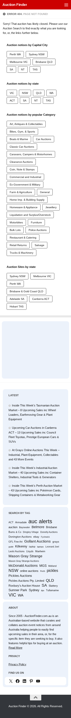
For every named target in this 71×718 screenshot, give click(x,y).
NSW (25, 92)
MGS (43, 566)
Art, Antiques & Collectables (26, 124)
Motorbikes (16, 222)
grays (55, 541)
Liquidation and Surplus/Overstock (30, 214)
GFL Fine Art (16, 541)
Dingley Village (31, 532)
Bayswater (24, 527)
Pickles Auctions (20, 575)
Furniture (36, 222)
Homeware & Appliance (23, 207)
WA (51, 92)
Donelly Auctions (49, 532)
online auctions (29, 570)
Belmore (38, 527)
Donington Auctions (20, 536)
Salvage (39, 245)
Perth (42, 571)
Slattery (53, 585)
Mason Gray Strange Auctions (24, 561)
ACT (12, 100)
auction (13, 527)
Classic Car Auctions (22, 146)
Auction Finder (14, 5)
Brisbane (51, 527)
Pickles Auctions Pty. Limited (26, 580)
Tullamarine (52, 590)
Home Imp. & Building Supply (27, 199)
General (45, 192)
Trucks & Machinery (21, 252)
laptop (32, 546)
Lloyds (30, 551)
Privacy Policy (17, 664)
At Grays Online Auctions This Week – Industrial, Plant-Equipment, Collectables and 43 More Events (34, 454)
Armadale (21, 522)
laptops (40, 547)
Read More (15, 647)
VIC (12, 92)
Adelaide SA (17, 298)
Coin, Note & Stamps (22, 169)
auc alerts (40, 521)
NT (23, 69)
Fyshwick (45, 537)
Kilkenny (21, 546)
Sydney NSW (36, 54)
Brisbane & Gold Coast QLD (26, 291)
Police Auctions (38, 230)
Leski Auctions (17, 551)
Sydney (34, 590)
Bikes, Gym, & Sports (22, 131)
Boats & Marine (19, 139)
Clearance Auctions (21, 161)
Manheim (40, 551)
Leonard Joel (52, 546)
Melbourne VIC (19, 61)
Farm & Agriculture (21, 192)
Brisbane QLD (44, 61)
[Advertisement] (35, 348)
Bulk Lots (15, 230)
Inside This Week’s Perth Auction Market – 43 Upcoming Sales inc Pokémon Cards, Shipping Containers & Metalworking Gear (35, 490)
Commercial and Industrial (25, 177)
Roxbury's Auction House (24, 585)
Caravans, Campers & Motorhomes (31, 154)
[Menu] (66, 4)
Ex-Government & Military (25, 184)
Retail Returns (18, 245)
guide (11, 547)
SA (11, 69)
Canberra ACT (40, 298)
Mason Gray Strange (25, 556)
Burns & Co (15, 532)
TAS (35, 69)
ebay (36, 536)
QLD (38, 92)
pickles (52, 570)
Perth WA (15, 54)
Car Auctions (43, 139)
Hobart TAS (16, 306)
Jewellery (51, 207)
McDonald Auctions (23, 566)
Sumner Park (18, 590)
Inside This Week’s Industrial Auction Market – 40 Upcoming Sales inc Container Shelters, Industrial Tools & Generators (35, 472)
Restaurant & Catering (23, 237)
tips (42, 590)
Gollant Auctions (37, 541)
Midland (52, 566)
